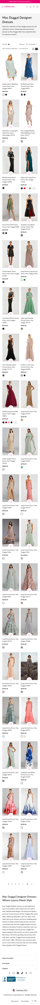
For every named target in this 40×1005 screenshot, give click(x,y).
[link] (30, 6)
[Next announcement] (31, 1)
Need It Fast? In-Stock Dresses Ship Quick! (21, 1)
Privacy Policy (25, 1001)
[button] (2, 6)
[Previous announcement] (8, 1)
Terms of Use (15, 1001)
